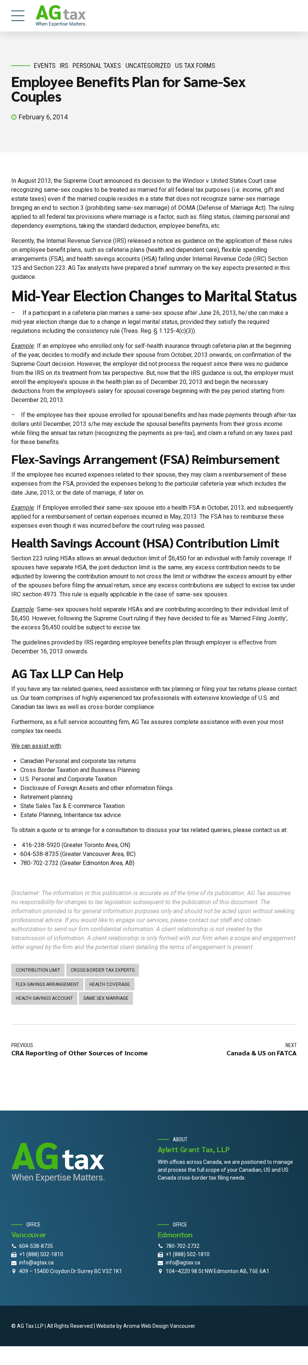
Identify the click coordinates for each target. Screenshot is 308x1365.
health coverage (109, 984)
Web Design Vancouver (168, 1326)
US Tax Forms (195, 65)
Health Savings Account (44, 998)
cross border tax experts (102, 970)
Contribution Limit (38, 970)
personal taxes (96, 65)
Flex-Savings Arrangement (47, 984)
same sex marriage (105, 998)
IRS (64, 65)
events (45, 65)
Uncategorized (148, 65)
